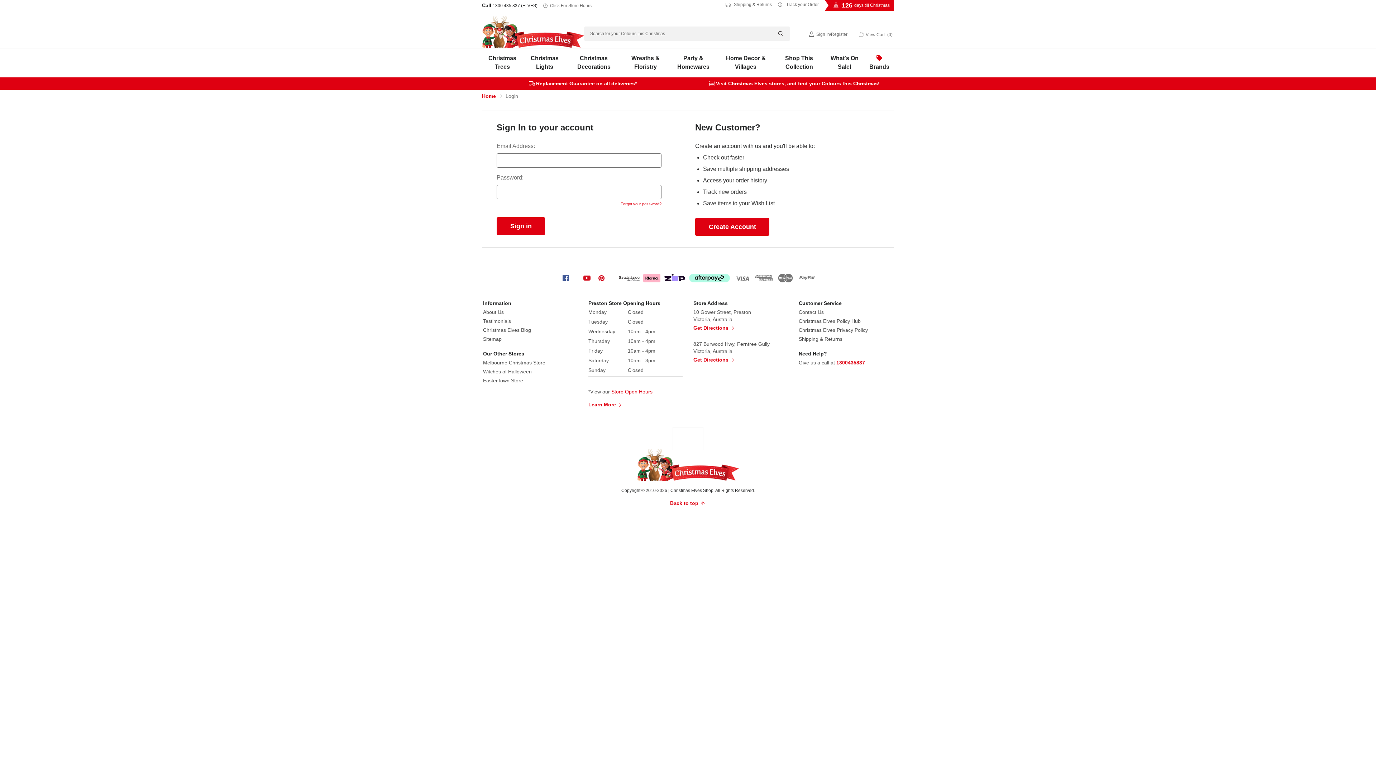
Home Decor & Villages (746, 62)
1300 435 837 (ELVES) (515, 5)
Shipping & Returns (752, 4)
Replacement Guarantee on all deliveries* (586, 83)
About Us (493, 312)
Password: (510, 178)
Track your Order (802, 4)
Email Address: (516, 146)
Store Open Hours (632, 392)
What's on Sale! (845, 62)
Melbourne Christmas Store (514, 363)
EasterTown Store (503, 380)
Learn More (602, 404)
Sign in (823, 34)
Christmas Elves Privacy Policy (833, 330)
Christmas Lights (545, 62)
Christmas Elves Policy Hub (830, 321)
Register (839, 34)
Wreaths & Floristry (645, 62)
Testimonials (497, 321)
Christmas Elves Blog (507, 330)
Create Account (732, 226)
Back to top (685, 503)
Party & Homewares (693, 62)
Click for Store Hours (571, 5)
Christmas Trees (502, 62)
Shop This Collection (799, 62)
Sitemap (492, 339)
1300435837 (850, 363)
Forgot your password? (641, 204)
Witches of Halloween (507, 371)
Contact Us (811, 312)
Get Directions (711, 328)
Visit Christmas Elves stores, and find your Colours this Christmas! (798, 83)
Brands (879, 67)
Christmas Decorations (594, 62)
